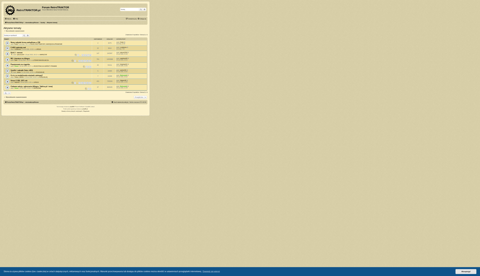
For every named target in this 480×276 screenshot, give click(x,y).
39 (90, 61)
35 (79, 61)
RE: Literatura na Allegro (20, 58)
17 (79, 83)
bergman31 (123, 64)
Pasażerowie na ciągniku (20, 64)
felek (15, 60)
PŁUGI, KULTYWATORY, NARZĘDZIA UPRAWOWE (46, 44)
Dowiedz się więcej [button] (211, 271)
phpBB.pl (85, 109)
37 (85, 61)
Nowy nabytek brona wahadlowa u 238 (25, 42)
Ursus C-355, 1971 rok (19, 81)
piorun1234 (20, 54)
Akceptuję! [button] (466, 271)
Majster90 (123, 80)
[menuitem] (15, 18)
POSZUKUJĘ (40, 72)
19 (85, 83)
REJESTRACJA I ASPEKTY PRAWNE (45, 66)
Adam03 (17, 82)
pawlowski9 (123, 58)
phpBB (72, 106)
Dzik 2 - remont (16, 53)
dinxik (19, 72)
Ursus (16, 66)
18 (82, 83)
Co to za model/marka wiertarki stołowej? (27, 75)
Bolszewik (123, 75)
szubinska (17, 49)
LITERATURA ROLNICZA (41, 60)
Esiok (16, 44)
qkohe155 (123, 70)
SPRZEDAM (37, 88)
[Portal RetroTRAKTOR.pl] (23, 9)
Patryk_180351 (19, 77)
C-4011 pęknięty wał (18, 47)
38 (87, 61)
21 (90, 83)
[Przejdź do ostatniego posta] (125, 42)
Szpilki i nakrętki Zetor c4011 (22, 70)
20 (87, 83)
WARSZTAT (43, 54)
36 (82, 61)
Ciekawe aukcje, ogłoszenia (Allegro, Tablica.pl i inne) (31, 86)
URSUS (38, 49)
